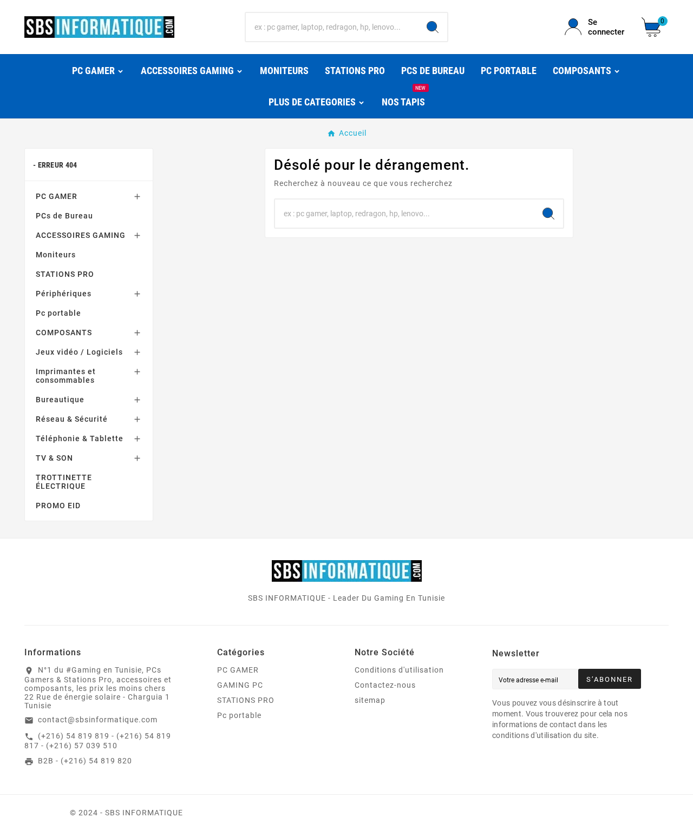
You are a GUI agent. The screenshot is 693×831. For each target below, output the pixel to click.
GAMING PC (240, 685)
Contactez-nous (385, 685)
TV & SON (54, 458)
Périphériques (63, 293)
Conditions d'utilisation (399, 670)
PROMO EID (58, 505)
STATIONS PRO (65, 274)
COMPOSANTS (64, 332)
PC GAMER (56, 196)
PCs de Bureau (64, 215)
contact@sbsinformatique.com (98, 719)
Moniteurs (56, 254)
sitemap (370, 700)
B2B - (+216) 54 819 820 (85, 760)
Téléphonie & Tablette (79, 438)
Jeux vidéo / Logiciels (79, 352)
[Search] (433, 27)
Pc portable (58, 313)
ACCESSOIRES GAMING (81, 235)
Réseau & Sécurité (72, 419)
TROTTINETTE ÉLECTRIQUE (64, 481)
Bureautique (60, 399)
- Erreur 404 (55, 165)
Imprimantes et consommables (66, 375)
